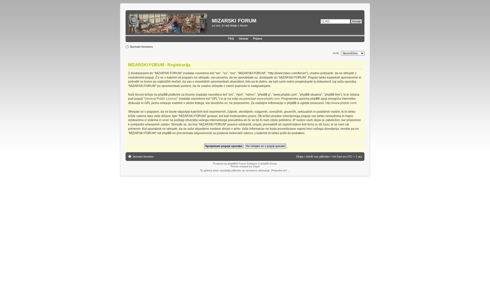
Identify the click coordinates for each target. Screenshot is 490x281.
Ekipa (299, 156)
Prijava (257, 38)
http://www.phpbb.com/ (341, 103)
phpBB (232, 163)
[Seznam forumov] (169, 23)
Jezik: (336, 53)
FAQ (231, 38)
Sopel (256, 166)
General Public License (161, 98)
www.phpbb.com (268, 98)
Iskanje (243, 38)
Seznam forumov (141, 46)
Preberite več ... (280, 170)
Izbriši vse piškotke (318, 156)
